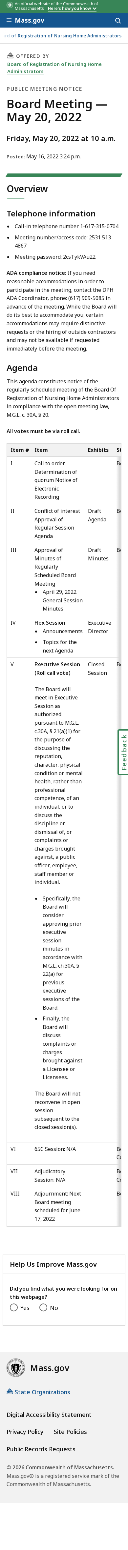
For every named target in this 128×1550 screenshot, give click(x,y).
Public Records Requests (41, 1449)
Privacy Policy (25, 1432)
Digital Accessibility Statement (49, 1415)
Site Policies (70, 1432)
